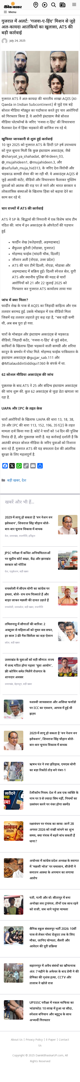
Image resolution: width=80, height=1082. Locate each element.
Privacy (30, 1040)
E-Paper (51, 1040)
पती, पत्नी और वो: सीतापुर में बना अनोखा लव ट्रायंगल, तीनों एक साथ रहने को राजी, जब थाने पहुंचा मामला (54, 904)
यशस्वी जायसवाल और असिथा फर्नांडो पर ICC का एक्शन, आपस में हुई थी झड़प (53, 708)
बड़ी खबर (13, 480)
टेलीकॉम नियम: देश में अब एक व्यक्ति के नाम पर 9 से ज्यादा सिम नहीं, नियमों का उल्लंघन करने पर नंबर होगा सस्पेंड (54, 799)
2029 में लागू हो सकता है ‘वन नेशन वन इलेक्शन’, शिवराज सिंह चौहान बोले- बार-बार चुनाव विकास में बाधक (28, 523)
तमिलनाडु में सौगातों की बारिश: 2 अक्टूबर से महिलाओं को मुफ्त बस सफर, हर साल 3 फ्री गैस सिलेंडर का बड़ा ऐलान (29, 630)
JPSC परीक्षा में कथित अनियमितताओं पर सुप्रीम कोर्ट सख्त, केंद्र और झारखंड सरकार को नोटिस (27, 559)
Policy (39, 1040)
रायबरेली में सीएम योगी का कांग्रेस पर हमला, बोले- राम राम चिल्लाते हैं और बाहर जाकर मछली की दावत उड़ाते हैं (27, 595)
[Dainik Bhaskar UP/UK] (13, 5)
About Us (17, 1040)
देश (24, 480)
